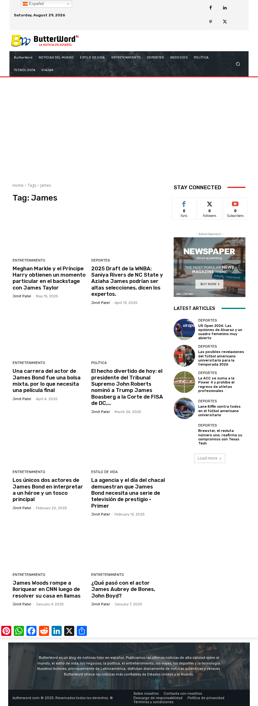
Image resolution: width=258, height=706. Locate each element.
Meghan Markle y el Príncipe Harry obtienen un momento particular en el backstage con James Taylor (49, 278)
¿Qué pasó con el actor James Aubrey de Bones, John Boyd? (123, 589)
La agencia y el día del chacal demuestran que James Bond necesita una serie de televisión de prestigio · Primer (128, 493)
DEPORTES (100, 260)
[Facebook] (210, 8)
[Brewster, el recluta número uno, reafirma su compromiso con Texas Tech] (184, 434)
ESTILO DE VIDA (104, 472)
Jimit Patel (22, 296)
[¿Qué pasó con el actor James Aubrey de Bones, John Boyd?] (128, 545)
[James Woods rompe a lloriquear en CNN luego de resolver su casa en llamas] (50, 545)
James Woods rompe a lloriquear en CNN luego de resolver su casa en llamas (47, 589)
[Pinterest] (210, 22)
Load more (207, 458)
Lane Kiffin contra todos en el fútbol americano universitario (219, 411)
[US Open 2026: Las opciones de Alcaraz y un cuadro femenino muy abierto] (184, 329)
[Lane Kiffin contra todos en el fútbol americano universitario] (184, 408)
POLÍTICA (99, 363)
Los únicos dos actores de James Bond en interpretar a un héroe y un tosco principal (48, 489)
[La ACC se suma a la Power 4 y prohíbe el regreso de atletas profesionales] (184, 382)
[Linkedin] (224, 8)
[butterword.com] (45, 41)
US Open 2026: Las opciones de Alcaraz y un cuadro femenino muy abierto (220, 332)
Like (184, 202)
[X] (224, 22)
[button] (238, 64)
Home (18, 185)
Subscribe (235, 202)
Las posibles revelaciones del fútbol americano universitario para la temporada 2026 (221, 358)
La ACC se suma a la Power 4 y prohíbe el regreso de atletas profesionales (216, 384)
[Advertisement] (129, 128)
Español (36, 3)
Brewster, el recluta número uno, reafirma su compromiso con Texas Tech (220, 437)
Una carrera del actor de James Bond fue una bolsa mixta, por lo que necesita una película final (47, 380)
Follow (209, 202)
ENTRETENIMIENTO (29, 260)
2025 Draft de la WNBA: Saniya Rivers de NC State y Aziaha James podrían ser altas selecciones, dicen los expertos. (127, 281)
